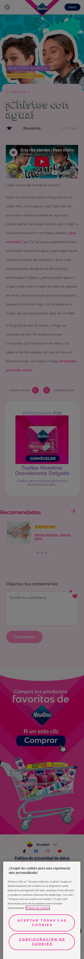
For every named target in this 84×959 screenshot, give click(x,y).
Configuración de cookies (42, 942)
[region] (41, 910)
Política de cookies (37, 908)
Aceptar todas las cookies (42, 923)
